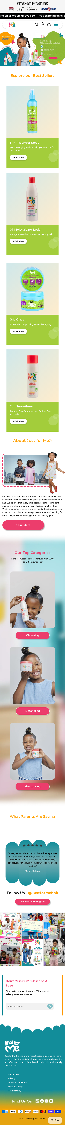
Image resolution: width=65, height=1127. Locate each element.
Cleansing (32, 635)
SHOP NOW (18, 157)
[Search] (36, 24)
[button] (25, 60)
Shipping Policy (15, 1086)
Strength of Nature (36, 1119)
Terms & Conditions (17, 1082)
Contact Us (13, 1074)
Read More (23, 525)
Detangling (32, 710)
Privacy (11, 1078)
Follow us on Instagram (32, 901)
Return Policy (14, 1091)
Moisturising (33, 786)
